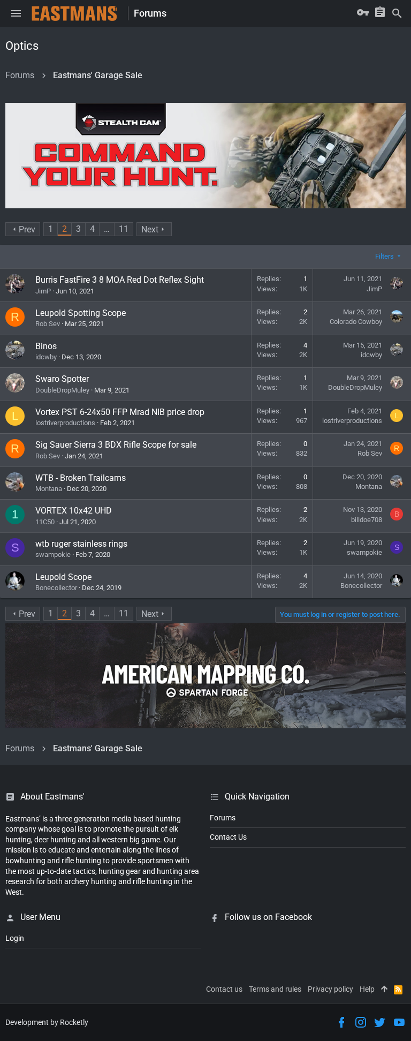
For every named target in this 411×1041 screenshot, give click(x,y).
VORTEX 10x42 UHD (73, 511)
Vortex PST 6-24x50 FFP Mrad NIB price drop (119, 412)
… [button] (107, 229)
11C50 (45, 522)
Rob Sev (47, 324)
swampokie (53, 554)
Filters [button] (384, 256)
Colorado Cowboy (356, 322)
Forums (222, 817)
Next (149, 229)
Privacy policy (330, 989)
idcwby (46, 357)
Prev (27, 229)
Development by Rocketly (46, 1022)
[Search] (397, 13)
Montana (48, 489)
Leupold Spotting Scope (80, 313)
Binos (46, 346)
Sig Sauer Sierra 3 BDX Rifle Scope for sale (115, 445)
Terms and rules (275, 989)
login (14, 938)
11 (123, 229)
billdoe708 (366, 520)
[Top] (384, 989)
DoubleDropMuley (62, 390)
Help (367, 989)
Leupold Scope (63, 577)
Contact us (224, 989)
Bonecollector (56, 588)
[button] (16, 13)
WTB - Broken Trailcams (80, 478)
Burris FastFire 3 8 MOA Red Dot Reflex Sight (119, 280)
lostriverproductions (65, 423)
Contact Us (228, 837)
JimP (43, 291)
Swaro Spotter (62, 379)
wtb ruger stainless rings (81, 544)
